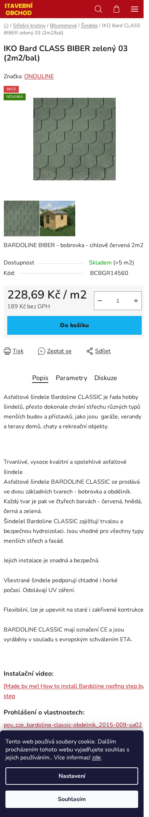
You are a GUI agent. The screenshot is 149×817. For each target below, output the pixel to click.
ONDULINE (39, 76)
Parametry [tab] (71, 378)
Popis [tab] (40, 378)
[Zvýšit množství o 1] (136, 301)
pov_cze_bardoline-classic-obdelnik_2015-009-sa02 (73, 725)
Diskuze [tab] (105, 378)
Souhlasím (72, 799)
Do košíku (74, 325)
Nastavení (72, 776)
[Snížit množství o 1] (99, 301)
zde (96, 758)
